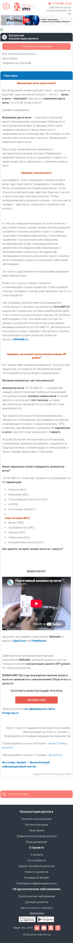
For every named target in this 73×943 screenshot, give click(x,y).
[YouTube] (44, 928)
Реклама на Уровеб (36, 877)
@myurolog (56, 755)
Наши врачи (9, 58)
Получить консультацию (36, 46)
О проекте (36, 854)
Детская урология (36, 902)
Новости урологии (36, 872)
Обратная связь (36, 913)
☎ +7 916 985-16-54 (59, 3)
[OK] (57, 928)
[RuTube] (50, 928)
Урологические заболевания (36, 896)
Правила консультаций (16, 63)
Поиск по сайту (18, 794)
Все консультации (36, 824)
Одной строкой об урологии (36, 866)
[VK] (37, 928)
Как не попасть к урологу (36, 907)
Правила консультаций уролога (37, 836)
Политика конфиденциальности (36, 883)
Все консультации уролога (19, 53)
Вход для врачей (36, 842)
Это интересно (36, 860)
